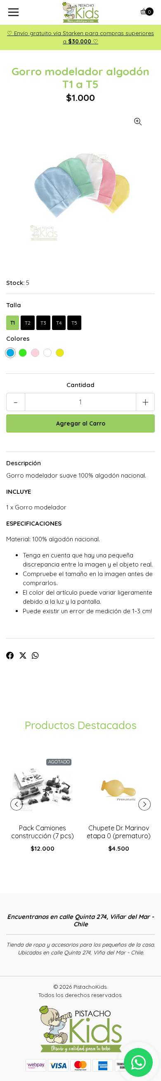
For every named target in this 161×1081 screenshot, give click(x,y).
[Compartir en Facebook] (10, 656)
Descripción (23, 463)
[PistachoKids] (80, 12)
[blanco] (47, 353)
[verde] (23, 353)
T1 (12, 323)
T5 (74, 323)
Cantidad (80, 385)
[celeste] (10, 353)
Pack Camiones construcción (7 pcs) (42, 832)
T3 (43, 323)
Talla (13, 305)
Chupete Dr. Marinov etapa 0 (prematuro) (119, 832)
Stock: (15, 283)
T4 (59, 323)
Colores (18, 338)
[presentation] (16, 804)
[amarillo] (60, 353)
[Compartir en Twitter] (23, 656)
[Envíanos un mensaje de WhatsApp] (138, 1062)
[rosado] (35, 353)
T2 (28, 323)
